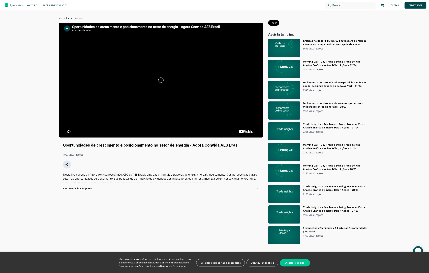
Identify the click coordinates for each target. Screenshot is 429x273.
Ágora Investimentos (55, 5)
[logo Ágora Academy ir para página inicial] (14, 5)
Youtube (32, 5)
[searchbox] (350, 5)
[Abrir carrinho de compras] (382, 5)
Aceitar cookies (294, 262)
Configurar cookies (262, 262)
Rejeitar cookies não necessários (220, 262)
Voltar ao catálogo (73, 18)
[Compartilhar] (67, 164)
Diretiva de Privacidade (173, 266)
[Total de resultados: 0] (350, 5)
